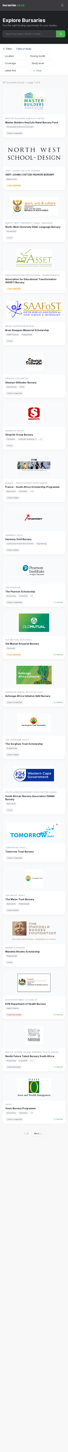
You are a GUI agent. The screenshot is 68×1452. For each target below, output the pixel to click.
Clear (39, 70)
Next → (38, 1133)
